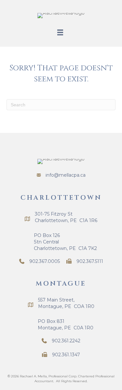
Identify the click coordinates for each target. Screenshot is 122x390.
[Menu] (60, 32)
